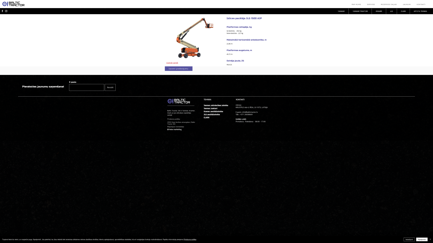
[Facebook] (2, 11)
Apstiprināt (422, 239)
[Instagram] (6, 11)
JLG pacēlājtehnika (212, 114)
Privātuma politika (190, 239)
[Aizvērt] (430, 239)
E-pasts (72, 82)
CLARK (206, 117)
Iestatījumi (409, 239)
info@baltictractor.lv (250, 112)
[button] (178, 68)
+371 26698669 (246, 114)
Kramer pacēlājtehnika (213, 111)
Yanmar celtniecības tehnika (216, 105)
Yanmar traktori (210, 108)
